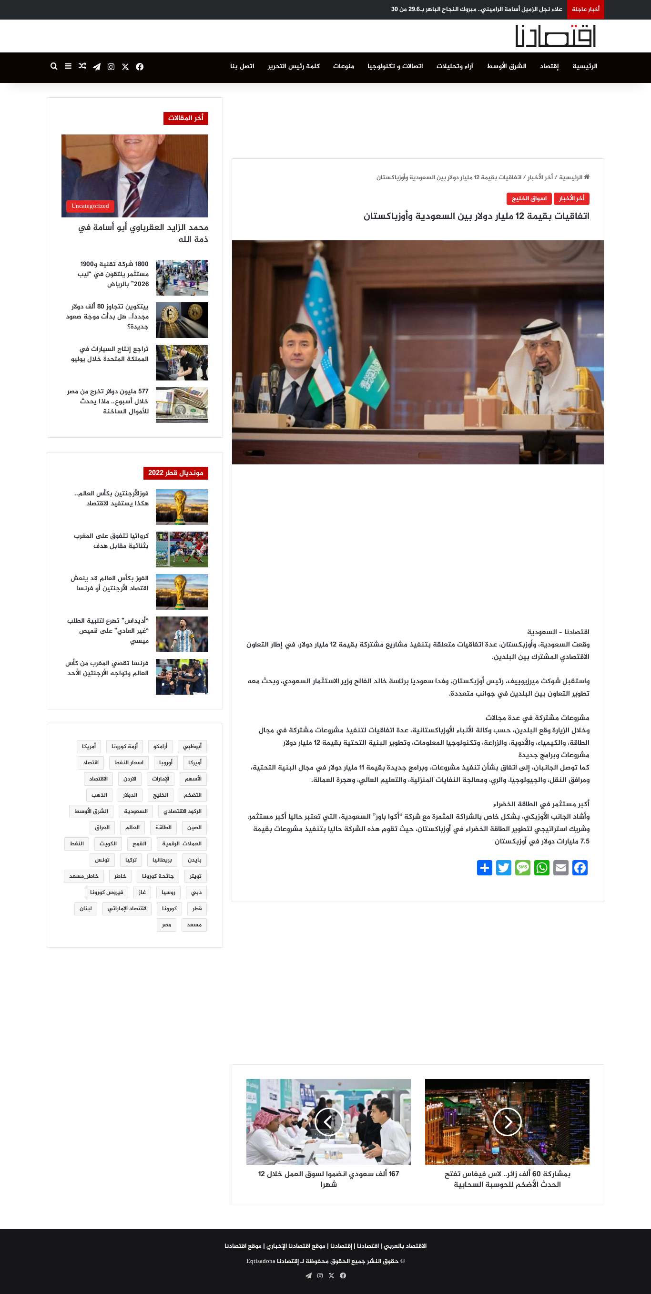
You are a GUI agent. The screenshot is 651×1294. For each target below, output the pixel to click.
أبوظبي (192, 746)
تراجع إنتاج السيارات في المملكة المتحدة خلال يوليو (110, 354)
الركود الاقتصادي (182, 811)
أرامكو (160, 746)
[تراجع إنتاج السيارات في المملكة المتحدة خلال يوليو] (182, 362)
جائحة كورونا (158, 876)
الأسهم (193, 779)
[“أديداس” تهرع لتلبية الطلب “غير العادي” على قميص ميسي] (182, 634)
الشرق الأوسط (507, 66)
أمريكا (89, 746)
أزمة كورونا (125, 746)
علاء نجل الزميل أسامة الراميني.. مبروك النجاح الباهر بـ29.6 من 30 (476, 9)
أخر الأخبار (540, 178)
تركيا (131, 860)
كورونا (169, 909)
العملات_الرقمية (182, 844)
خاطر (120, 876)
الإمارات (160, 779)
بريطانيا (162, 860)
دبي (196, 892)
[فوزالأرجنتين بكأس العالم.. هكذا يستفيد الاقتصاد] (182, 507)
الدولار (130, 795)
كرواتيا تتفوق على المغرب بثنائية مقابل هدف (111, 541)
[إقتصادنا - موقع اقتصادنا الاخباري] (532, 36)
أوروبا (166, 763)
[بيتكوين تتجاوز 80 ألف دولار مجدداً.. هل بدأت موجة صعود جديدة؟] (182, 320)
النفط (77, 844)
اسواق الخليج (529, 199)
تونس (102, 860)
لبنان (86, 909)
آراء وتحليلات (455, 66)
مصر (166, 925)
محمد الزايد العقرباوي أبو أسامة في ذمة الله (143, 234)
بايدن (195, 860)
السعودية (136, 811)
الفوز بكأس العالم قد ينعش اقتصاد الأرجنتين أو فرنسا (110, 583)
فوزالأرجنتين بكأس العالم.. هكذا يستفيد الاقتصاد (111, 498)
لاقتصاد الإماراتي (127, 909)
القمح (139, 844)
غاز (142, 892)
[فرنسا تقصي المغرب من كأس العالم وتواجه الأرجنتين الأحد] (182, 677)
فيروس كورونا (106, 892)
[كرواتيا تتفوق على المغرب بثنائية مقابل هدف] (182, 549)
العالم (132, 827)
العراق (102, 827)
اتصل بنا (242, 66)
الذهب (99, 795)
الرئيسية (585, 66)
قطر (197, 909)
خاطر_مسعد (84, 876)
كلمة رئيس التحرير (294, 66)
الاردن (129, 779)
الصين (194, 827)
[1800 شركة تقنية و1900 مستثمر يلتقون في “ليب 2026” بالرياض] (182, 278)
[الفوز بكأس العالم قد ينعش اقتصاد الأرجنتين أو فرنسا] (182, 592)
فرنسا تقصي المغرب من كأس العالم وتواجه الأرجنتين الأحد (107, 668)
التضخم (193, 795)
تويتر (196, 876)
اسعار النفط (128, 763)
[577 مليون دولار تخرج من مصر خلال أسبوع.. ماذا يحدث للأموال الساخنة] (182, 405)
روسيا (168, 892)
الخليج (160, 795)
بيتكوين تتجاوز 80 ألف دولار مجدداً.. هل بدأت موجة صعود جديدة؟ (107, 316)
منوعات (343, 66)
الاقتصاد (98, 779)
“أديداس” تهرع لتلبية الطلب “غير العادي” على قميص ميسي (108, 631)
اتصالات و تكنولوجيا (395, 66)
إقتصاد (549, 66)
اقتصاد (91, 763)
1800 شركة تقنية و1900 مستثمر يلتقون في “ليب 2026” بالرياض (113, 274)
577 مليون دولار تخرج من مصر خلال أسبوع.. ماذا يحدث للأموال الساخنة (108, 401)
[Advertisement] (417, 118)
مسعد (194, 925)
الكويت (108, 844)
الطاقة (163, 827)
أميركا (195, 763)
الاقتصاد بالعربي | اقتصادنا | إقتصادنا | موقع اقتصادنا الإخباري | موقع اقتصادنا (325, 1246)
